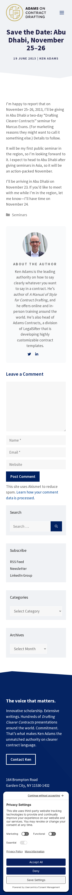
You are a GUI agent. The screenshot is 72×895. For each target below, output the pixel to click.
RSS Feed (17, 562)
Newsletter (18, 568)
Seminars (19, 214)
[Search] (56, 526)
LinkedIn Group (21, 575)
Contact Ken (21, 759)
